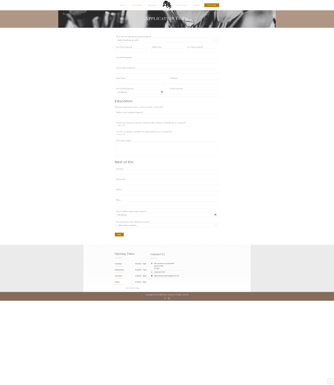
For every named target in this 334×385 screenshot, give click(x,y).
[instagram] (169, 298)
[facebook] (165, 298)
